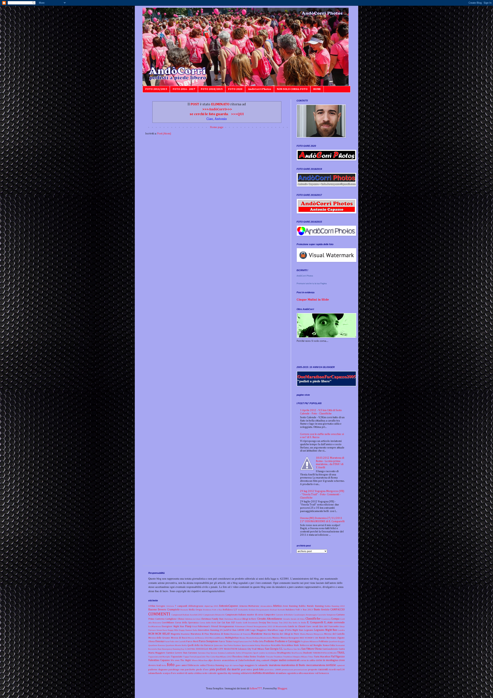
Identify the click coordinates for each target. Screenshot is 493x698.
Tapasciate (177, 656)
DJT (233, 622)
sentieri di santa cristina (189, 673)
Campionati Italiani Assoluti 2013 (187, 615)
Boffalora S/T (230, 609)
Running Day (178, 649)
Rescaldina (287, 645)
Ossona (159, 641)
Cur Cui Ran (223, 622)
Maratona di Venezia (240, 634)
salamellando (155, 673)
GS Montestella (280, 626)
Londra (341, 630)
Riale (296, 645)
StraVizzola (296, 653)
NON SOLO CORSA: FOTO (292, 89)
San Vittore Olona (311, 649)
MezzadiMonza (217, 638)
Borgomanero (263, 610)
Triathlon (278, 657)
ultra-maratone (306, 673)
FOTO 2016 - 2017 (184, 89)
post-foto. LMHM (273, 670)
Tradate (261, 656)
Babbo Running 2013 (335, 606)
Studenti (307, 653)
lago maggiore (247, 665)
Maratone (256, 634)
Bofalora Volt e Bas (212, 610)
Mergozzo (319, 634)
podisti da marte (228, 669)
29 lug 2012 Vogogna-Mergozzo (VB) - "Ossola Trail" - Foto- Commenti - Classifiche (322, 494)
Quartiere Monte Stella (176, 645)
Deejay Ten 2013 (280, 623)
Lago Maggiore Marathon (264, 630)
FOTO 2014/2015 (156, 89)
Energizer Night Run (173, 626)
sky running (234, 673)
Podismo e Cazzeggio (287, 641)
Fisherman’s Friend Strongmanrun (216, 626)
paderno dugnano (158, 669)
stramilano (268, 673)
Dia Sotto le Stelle (297, 623)
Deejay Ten (265, 622)
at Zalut (239, 660)
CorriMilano (168, 622)
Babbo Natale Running (311, 606)
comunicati (293, 660)
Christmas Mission (232, 619)
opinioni (341, 665)
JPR (221, 630)
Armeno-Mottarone (249, 606)
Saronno (192, 653)
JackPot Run (229, 630)
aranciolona (228, 660)
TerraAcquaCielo (197, 657)
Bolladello (243, 610)
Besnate (184, 610)
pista (212, 669)
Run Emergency (165, 649)
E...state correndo (334, 622)
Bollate (252, 610)
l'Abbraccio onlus (196, 665)
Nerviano (331, 638)
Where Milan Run (200, 660)
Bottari (273, 610)
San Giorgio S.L (274, 649)
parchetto (190, 669)
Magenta (175, 634)
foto (170, 665)
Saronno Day (204, 653)
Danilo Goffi (241, 623)
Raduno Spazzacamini (244, 645)
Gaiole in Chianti (296, 626)
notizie (331, 665)
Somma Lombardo (226, 653)
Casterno (160, 619)
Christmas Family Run (212, 619)
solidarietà (246, 673)
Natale (322, 638)
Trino (310, 657)
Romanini (340, 645)
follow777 (256, 688)
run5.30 (340, 669)
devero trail (154, 665)
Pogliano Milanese (309, 641)
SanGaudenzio (330, 649)
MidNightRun (232, 638)
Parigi (235, 641)
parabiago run (176, 669)
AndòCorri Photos (259, 89)
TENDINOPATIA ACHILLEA (325, 653)
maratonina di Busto (293, 665)
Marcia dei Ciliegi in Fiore (285, 634)
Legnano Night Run (325, 630)
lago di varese (232, 665)
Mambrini (185, 634)
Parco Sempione (208, 641)
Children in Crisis (192, 619)
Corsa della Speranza (187, 622)
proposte (313, 669)
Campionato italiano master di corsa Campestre (250, 614)
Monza (276, 638)
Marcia (267, 634)
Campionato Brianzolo (214, 615)
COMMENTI (159, 614)
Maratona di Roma (220, 634)
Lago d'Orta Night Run (291, 630)
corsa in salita (307, 660)
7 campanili (181, 606)
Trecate (269, 657)
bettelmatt (249, 660)
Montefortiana (253, 638)
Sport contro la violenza (264, 653)
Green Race (161, 630)
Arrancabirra (266, 606)
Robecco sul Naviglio (311, 645)
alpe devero (214, 660)
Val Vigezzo (338, 656)
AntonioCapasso (228, 606)
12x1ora (170, 606)
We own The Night (181, 660)
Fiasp (188, 626)
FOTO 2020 (235, 89)
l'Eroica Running (215, 665)
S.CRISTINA (190, 649)
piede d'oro (202, 669)
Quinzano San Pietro (223, 645)
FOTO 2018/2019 (211, 89)
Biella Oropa (195, 609)
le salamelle (262, 665)
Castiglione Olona (174, 619)
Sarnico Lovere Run (177, 653)
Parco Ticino (225, 641)
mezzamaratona (315, 665)
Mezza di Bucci (179, 638)
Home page (216, 127)
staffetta (257, 673)
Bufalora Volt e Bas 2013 (299, 609)
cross (342, 660)
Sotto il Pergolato (244, 653)
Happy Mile (173, 630)
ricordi (332, 669)
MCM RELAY (162, 634)
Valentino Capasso (159, 660)
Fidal (194, 626)
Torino (253, 656)
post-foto (258, 669)
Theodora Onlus (240, 656)
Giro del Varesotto (329, 626)
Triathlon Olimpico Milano (295, 657)
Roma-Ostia (329, 645)
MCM (151, 634)
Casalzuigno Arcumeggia (305, 615)
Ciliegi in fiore (249, 619)
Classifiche (312, 618)
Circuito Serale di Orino (294, 619)
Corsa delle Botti (208, 623)
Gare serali (312, 626)
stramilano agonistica (287, 673)
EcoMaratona (154, 626)
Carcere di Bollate (284, 615)
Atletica (277, 606)
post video (246, 669)
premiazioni (287, 670)
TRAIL (341, 652)
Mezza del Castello (334, 634)
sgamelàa (222, 673)
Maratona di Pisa (199, 634)
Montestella (266, 638)
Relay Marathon (262, 645)
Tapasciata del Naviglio (159, 657)
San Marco (288, 649)
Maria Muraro (306, 634)
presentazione (300, 670)
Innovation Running (208, 630)
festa (164, 665)
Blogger (282, 688)
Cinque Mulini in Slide (313, 299)
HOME (317, 89)
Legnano (308, 630)
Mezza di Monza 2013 (198, 638)
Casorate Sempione (326, 615)
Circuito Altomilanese (269, 619)
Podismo (269, 641)
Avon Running (290, 606)
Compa (335, 619)
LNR (247, 630)
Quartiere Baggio (337, 641)
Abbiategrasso (195, 606)
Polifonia (323, 641)
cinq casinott (262, 660)
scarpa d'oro (169, 673)
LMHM (240, 630)
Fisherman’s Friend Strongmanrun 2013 (253, 626)
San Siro (297, 649)
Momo (243, 638)
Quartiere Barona (156, 645)
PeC (250, 641)
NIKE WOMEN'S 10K (309, 638)
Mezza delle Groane (159, 638)
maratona (274, 665)
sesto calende (209, 673)
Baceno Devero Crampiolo (164, 609)
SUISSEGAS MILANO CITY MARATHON (216, 649)
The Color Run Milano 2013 (219, 657)
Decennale (253, 623)
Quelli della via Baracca (200, 645)
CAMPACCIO (337, 609)
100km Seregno (156, 606)
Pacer (166, 641)
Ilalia (195, 630)
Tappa (186, 657)
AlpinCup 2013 (211, 606)
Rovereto (152, 649)
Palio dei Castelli (178, 641)
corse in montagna (327, 660)
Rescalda (276, 645)
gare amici (181, 665)
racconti (323, 669)
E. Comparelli (315, 622)
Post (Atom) (164, 133)
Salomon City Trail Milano (251, 649)
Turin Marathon (322, 656)
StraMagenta (284, 653)
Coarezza (325, 619)
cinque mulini (278, 660)
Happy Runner (185, 630)
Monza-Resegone (289, 638)
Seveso (213, 653)
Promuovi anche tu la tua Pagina (312, 283)
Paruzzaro (243, 641)
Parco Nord (192, 641)
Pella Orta (258, 641)
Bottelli (281, 610)
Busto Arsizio (322, 609)
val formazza (322, 673)
